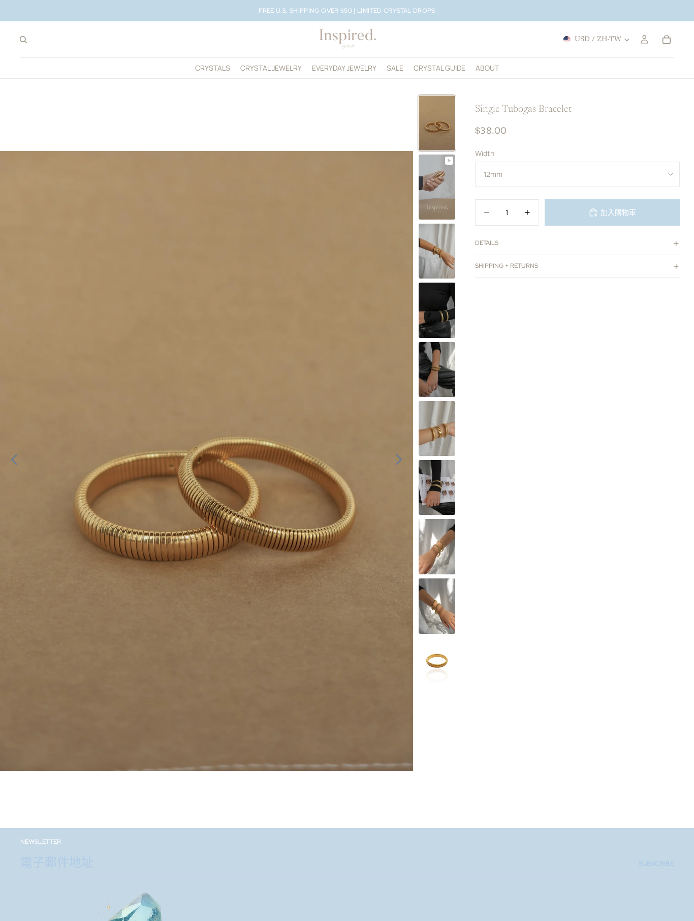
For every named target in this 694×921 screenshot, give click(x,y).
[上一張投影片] (11, 461)
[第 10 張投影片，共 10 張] (437, 661)
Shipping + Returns (506, 266)
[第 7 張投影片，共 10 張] (437, 487)
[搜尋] (23, 39)
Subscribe (656, 863)
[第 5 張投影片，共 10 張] (437, 369)
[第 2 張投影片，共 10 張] (437, 187)
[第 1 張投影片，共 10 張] (437, 123)
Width (484, 153)
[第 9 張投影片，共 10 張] (437, 606)
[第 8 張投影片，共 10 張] (437, 546)
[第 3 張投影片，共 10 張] (437, 251)
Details (486, 243)
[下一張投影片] (401, 461)
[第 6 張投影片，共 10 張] (437, 428)
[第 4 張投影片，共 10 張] (437, 310)
